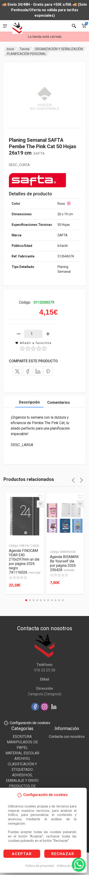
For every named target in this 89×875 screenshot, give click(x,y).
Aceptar (22, 854)
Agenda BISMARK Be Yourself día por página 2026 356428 (64, 563)
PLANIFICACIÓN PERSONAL (26, 54)
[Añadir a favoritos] (40, 504)
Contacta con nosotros (67, 736)
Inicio (10, 49)
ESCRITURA (22, 736)
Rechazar (62, 854)
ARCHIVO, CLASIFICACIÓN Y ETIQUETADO (22, 764)
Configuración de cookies (30, 723)
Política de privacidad (40, 865)
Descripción (29, 402)
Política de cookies (69, 865)
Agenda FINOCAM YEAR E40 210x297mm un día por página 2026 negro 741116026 (24, 561)
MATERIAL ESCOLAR (22, 753)
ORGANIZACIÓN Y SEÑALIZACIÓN (59, 49)
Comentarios (58, 402)
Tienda (24, 49)
